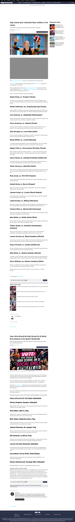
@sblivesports (20, 276)
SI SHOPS (22, 0)
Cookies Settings (17, 516)
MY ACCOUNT (27, 0)
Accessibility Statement (27, 514)
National (14, 326)
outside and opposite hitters (31, 87)
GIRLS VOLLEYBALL (56, 2)
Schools (36, 5)
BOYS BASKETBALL (27, 2)
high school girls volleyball (17, 80)
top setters (22, 89)
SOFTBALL (49, 2)
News (31, 5)
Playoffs (40, 5)
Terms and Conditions (57, 514)
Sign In (73, 2)
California (14, 506)
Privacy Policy (47, 514)
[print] (16, 322)
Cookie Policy (16, 514)
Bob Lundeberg (12, 29)
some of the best (37, 83)
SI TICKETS (13, 0)
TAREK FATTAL (17, 492)
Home (11, 326)
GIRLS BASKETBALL (36, 2)
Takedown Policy (38, 514)
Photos (43, 5)
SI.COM (2, 0)
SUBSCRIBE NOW (33, 0)
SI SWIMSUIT (9, 0)
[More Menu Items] (62, 2)
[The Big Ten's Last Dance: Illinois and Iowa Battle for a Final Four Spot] (57, 26)
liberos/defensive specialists (31, 89)
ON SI (5, 0)
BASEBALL (44, 2)
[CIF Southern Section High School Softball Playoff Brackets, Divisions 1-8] (57, 44)
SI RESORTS (18, 0)
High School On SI (18, 385)
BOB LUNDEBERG (18, 316)
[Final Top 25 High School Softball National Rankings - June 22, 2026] (57, 38)
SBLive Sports (12, 83)
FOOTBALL (20, 2)
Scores (33, 5)
